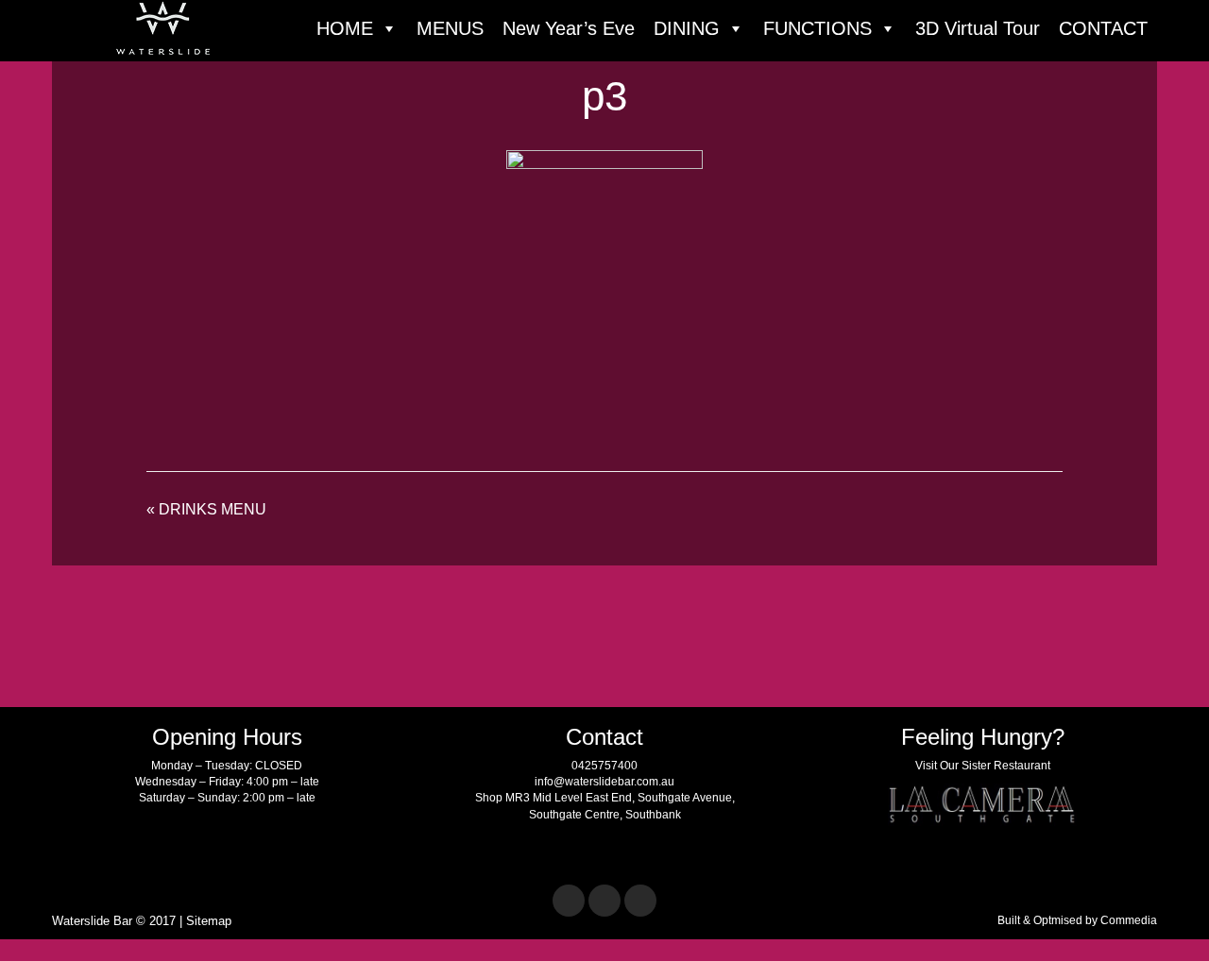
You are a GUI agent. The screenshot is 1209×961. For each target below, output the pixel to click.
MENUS (450, 28)
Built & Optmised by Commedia (1077, 920)
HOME (344, 28)
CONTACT (1103, 28)
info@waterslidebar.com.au (604, 781)
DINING (687, 28)
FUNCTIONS (817, 28)
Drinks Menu (212, 509)
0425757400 (604, 765)
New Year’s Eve (568, 28)
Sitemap (208, 921)
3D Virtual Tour (977, 28)
